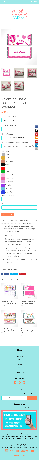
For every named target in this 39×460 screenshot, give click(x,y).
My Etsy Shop (19, 372)
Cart (36, 2)
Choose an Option (9, 117)
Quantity (5, 204)
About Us (19, 356)
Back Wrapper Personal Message (15, 143)
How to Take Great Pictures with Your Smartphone (19, 408)
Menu (6, 2)
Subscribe (32, 398)
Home (3, 26)
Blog (19, 367)
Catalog (19, 370)
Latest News (19, 404)
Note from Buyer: (9, 195)
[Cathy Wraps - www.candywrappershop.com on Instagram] (24, 383)
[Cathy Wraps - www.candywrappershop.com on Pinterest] (19, 383)
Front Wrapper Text (10, 125)
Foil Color (5, 151)
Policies (19, 359)
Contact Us (19, 362)
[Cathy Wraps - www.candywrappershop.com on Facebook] (15, 383)
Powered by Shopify (30, 447)
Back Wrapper (7, 134)
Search (19, 364)
